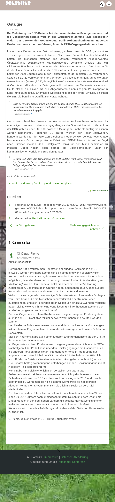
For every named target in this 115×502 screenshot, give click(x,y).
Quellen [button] (14, 197)
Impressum (51, 457)
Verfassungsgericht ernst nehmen (80, 227)
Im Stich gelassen (25, 225)
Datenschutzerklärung (74, 457)
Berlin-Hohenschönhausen (48, 218)
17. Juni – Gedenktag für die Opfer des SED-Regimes (39, 183)
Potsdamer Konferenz (71, 461)
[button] (31, 114)
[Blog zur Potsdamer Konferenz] (18, 4)
